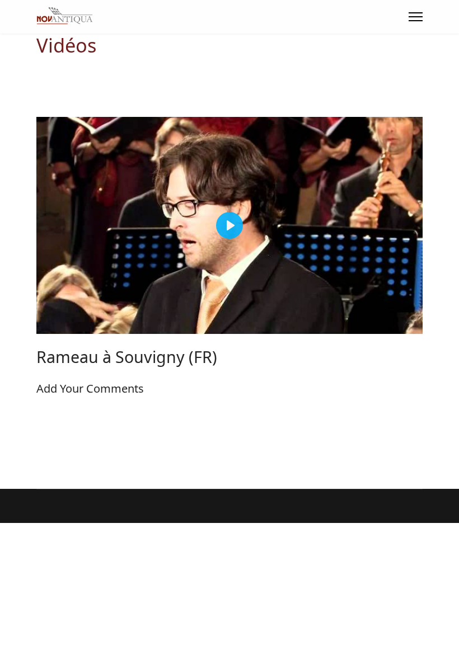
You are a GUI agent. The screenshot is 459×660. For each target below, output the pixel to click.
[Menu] (416, 17)
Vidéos (66, 45)
